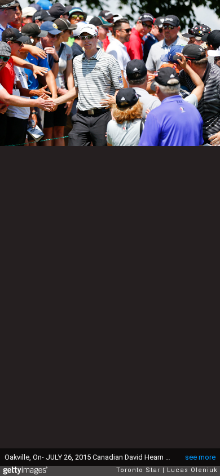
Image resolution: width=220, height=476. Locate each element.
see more (200, 457)
